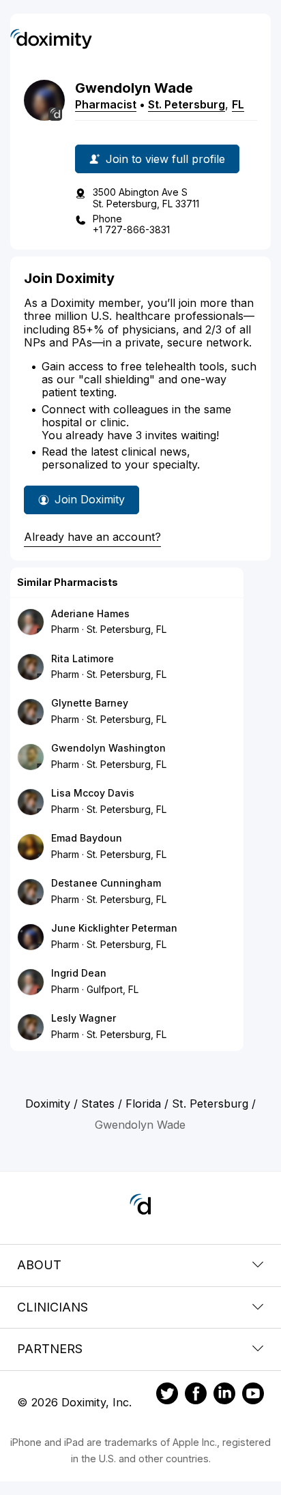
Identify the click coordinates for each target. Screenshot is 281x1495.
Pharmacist (105, 104)
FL (238, 104)
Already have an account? (92, 537)
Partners (50, 1349)
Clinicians (52, 1307)
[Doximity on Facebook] (196, 1395)
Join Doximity (90, 499)
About (39, 1265)
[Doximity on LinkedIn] (224, 1395)
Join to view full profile (165, 159)
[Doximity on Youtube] (253, 1395)
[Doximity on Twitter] (167, 1395)
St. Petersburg (186, 104)
